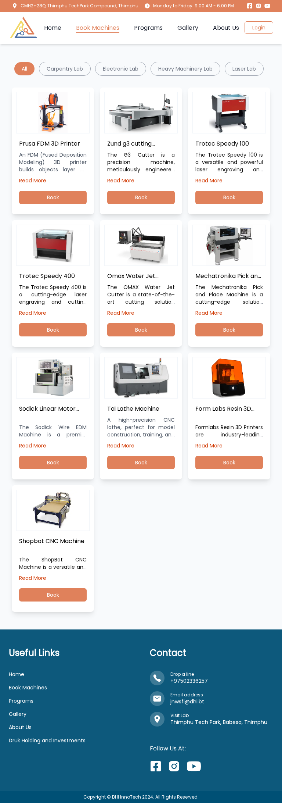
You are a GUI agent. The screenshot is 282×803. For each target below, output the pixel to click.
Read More (32, 180)
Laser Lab (244, 68)
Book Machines (28, 687)
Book (53, 197)
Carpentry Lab (65, 68)
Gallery (17, 714)
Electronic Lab (120, 68)
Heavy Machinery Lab (185, 68)
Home (16, 674)
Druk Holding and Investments (47, 740)
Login (258, 27)
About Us (20, 727)
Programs (21, 700)
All (24, 68)
